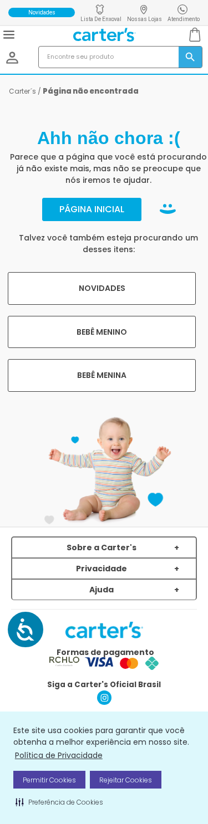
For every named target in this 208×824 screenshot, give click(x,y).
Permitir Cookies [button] (49, 780)
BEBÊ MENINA (101, 375)
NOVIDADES (102, 288)
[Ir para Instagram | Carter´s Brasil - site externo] (104, 701)
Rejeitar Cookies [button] (125, 780)
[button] (59, 802)
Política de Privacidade (59, 755)
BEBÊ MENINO (102, 331)
